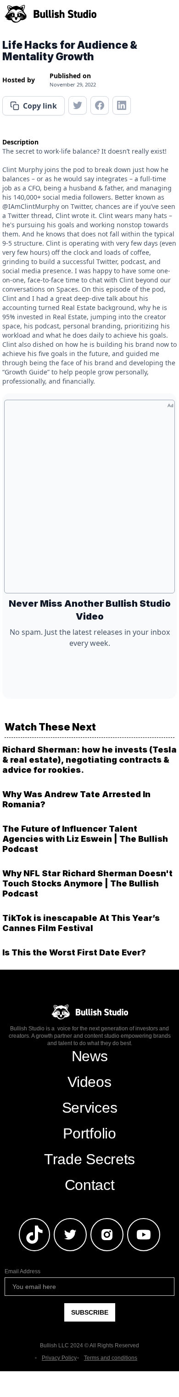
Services (89, 1107)
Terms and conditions (110, 1358)
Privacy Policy (59, 1358)
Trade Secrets (89, 1159)
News (90, 1056)
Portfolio (89, 1133)
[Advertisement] (89, 500)
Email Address (22, 1271)
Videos (89, 1082)
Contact (90, 1185)
